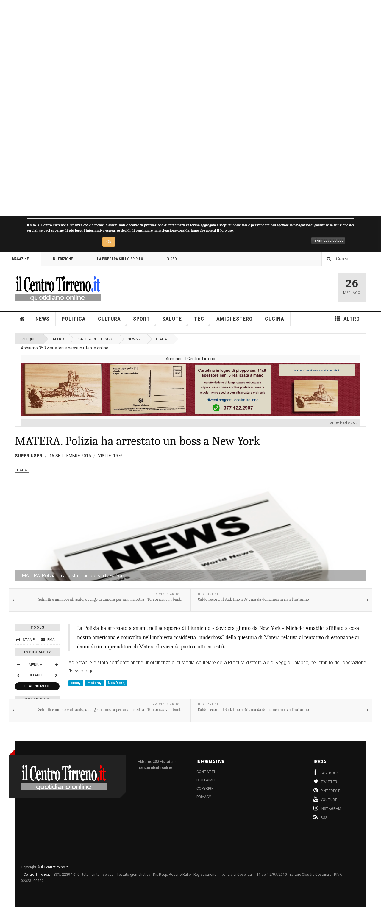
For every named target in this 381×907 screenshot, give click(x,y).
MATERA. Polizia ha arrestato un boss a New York (137, 441)
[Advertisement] (178, 108)
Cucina (274, 319)
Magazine (20, 259)
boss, (76, 683)
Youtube (329, 800)
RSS (324, 818)
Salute (172, 319)
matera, (94, 683)
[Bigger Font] (56, 664)
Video (172, 259)
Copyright (206, 788)
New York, (116, 683)
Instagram (331, 809)
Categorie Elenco (95, 339)
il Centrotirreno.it (54, 867)
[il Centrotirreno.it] (58, 287)
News (42, 319)
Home (22, 319)
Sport (141, 319)
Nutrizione (63, 259)
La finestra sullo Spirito (120, 259)
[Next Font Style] (56, 675)
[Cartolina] (190, 389)
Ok (108, 241)
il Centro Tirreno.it (35, 874)
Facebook (330, 773)
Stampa (30, 640)
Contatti (205, 772)
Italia (161, 339)
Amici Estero (234, 319)
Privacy (203, 797)
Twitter (329, 782)
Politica (74, 319)
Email (51, 640)
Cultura (109, 319)
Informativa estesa (328, 240)
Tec (199, 319)
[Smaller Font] (18, 664)
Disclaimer (206, 780)
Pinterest (330, 791)
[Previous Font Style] (18, 675)
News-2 (134, 339)
